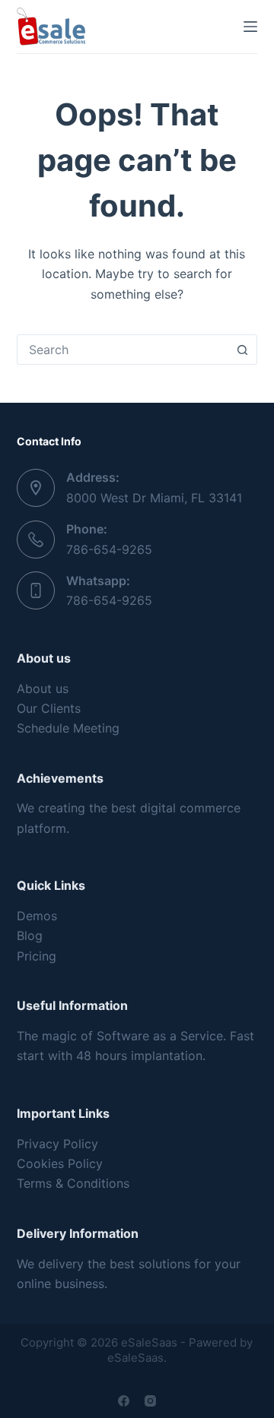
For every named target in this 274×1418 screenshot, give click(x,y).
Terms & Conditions (73, 1183)
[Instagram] (150, 1401)
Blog (30, 935)
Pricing (36, 956)
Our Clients (49, 708)
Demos (37, 915)
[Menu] (250, 26)
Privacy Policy (57, 1143)
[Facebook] (123, 1401)
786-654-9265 (109, 549)
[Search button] (242, 349)
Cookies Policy (60, 1163)
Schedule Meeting (68, 728)
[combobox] (123, 349)
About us (42, 688)
